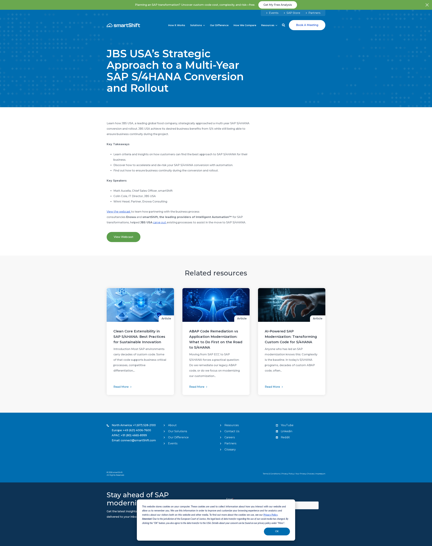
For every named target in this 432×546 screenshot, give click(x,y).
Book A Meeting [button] (307, 25)
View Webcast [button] (123, 237)
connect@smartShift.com (138, 440)
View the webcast (119, 211)
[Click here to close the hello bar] (427, 4)
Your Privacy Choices (304, 474)
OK (277, 531)
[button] (283, 25)
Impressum (320, 474)
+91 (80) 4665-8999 (134, 435)
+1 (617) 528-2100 (144, 425)
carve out (160, 222)
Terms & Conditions (271, 474)
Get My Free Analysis (277, 4)
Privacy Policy (270, 515)
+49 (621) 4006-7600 (137, 430)
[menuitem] (272, 13)
